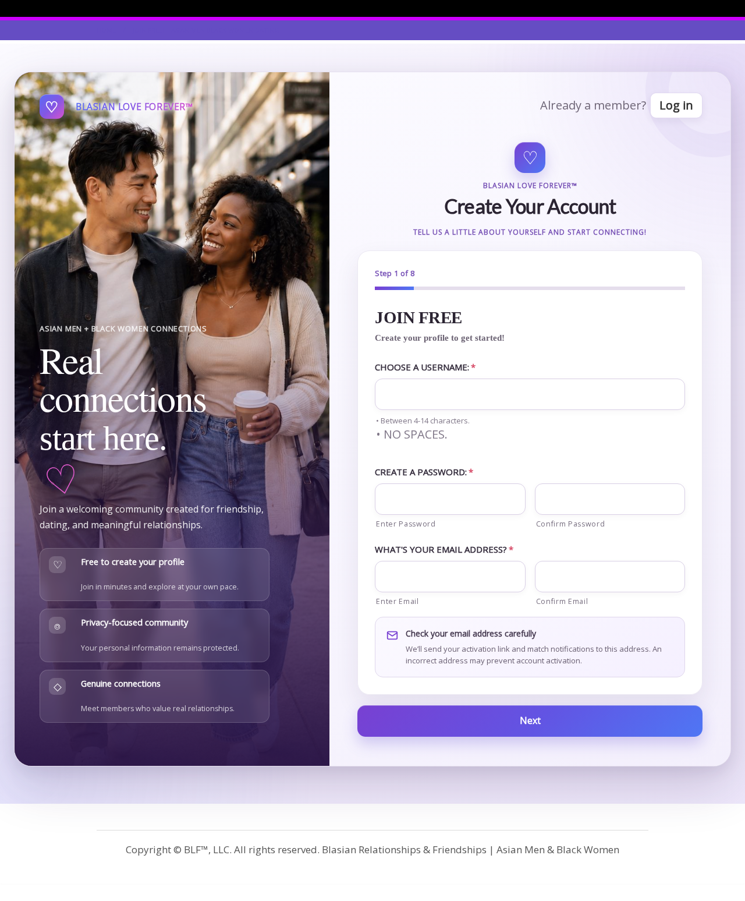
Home (106, 30)
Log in (676, 105)
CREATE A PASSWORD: (424, 472)
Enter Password (405, 524)
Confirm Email (562, 601)
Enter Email (397, 601)
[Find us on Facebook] (645, 8)
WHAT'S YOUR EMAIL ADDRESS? (444, 549)
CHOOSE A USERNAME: (425, 367)
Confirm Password (570, 524)
